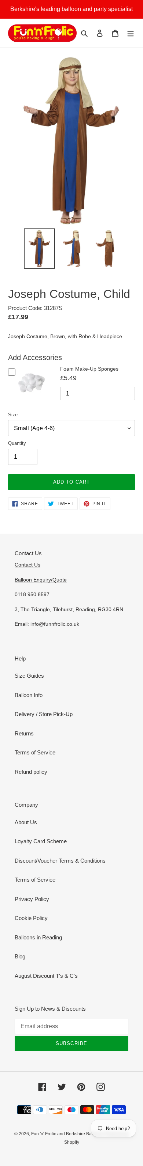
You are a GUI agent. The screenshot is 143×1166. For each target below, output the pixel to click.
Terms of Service (35, 752)
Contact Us (27, 565)
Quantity (17, 443)
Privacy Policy (32, 899)
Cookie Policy (31, 918)
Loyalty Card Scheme (41, 841)
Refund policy (31, 772)
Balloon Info (29, 695)
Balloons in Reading (38, 937)
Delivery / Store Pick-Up (44, 714)
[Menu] (130, 33)
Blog (20, 956)
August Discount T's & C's (46, 976)
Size (13, 414)
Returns (24, 733)
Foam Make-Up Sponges (89, 369)
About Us (26, 822)
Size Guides (29, 676)
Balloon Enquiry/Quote (41, 580)
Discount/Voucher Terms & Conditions (60, 861)
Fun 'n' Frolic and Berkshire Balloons (68, 1133)
